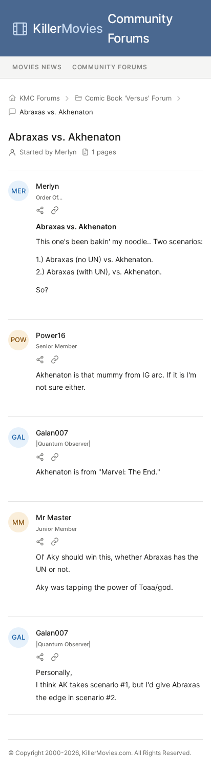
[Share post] (40, 210)
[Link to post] (55, 210)
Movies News (37, 67)
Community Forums (103, 28)
